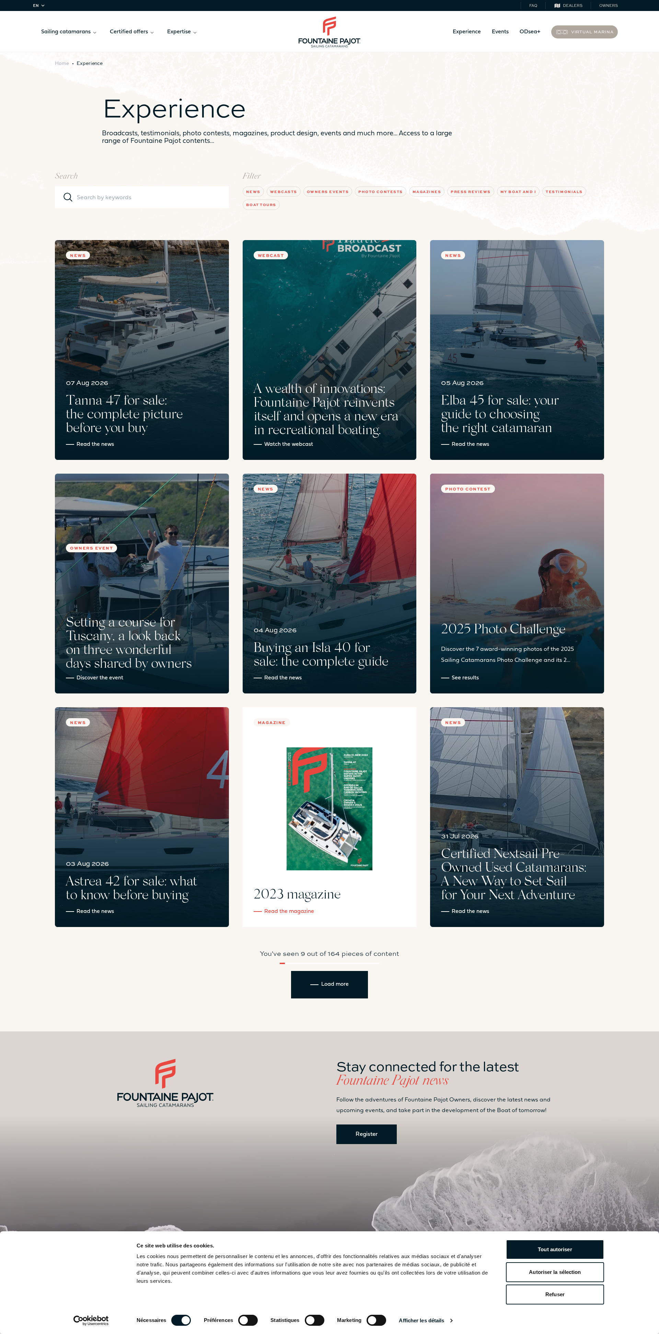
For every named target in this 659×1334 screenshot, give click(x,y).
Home (62, 62)
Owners (608, 5)
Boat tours (261, 204)
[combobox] (40, 5)
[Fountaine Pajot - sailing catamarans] (329, 31)
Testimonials (564, 191)
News (253, 191)
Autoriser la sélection (555, 1272)
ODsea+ (530, 32)
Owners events (328, 191)
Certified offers (129, 32)
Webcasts (283, 191)
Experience (467, 32)
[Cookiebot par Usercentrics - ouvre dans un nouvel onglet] (91, 1320)
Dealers (572, 5)
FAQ (533, 5)
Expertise (179, 32)
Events (500, 32)
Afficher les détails (421, 1320)
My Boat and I (518, 191)
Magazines (427, 191)
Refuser (555, 1294)
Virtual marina (592, 32)
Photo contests (380, 191)
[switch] (248, 1320)
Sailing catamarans (66, 32)
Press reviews (471, 191)
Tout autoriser (555, 1249)
